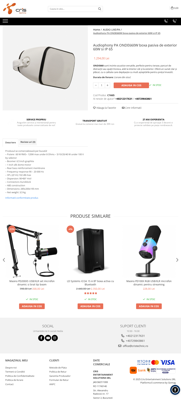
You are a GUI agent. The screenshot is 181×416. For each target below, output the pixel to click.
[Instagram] (55, 338)
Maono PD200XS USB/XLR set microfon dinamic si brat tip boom (32, 282)
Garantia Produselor (60, 375)
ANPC (52, 384)
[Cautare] (100, 9)
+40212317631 (135, 336)
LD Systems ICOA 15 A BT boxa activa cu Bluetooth (90, 282)
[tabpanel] (45, 67)
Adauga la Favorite (106, 107)
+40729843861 (135, 340)
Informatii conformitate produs (21, 197)
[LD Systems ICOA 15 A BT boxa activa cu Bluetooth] (90, 251)
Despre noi (11, 367)
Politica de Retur (57, 371)
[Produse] (6, 22)
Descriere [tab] (10, 142)
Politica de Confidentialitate (19, 375)
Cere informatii (132, 107)
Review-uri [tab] (28, 141)
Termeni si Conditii (15, 371)
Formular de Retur (59, 380)
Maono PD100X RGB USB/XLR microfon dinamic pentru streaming (149, 282)
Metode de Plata (58, 367)
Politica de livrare (14, 380)
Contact (9, 384)
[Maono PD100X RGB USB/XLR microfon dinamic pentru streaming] (149, 251)
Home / (97, 29)
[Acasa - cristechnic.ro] (20, 9)
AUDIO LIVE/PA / (112, 29)
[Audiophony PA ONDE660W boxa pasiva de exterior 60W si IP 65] (45, 67)
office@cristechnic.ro (135, 346)
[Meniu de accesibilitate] (175, 390)
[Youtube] (48, 338)
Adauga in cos (131, 85)
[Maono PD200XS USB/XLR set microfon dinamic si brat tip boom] (32, 251)
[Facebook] (41, 338)
